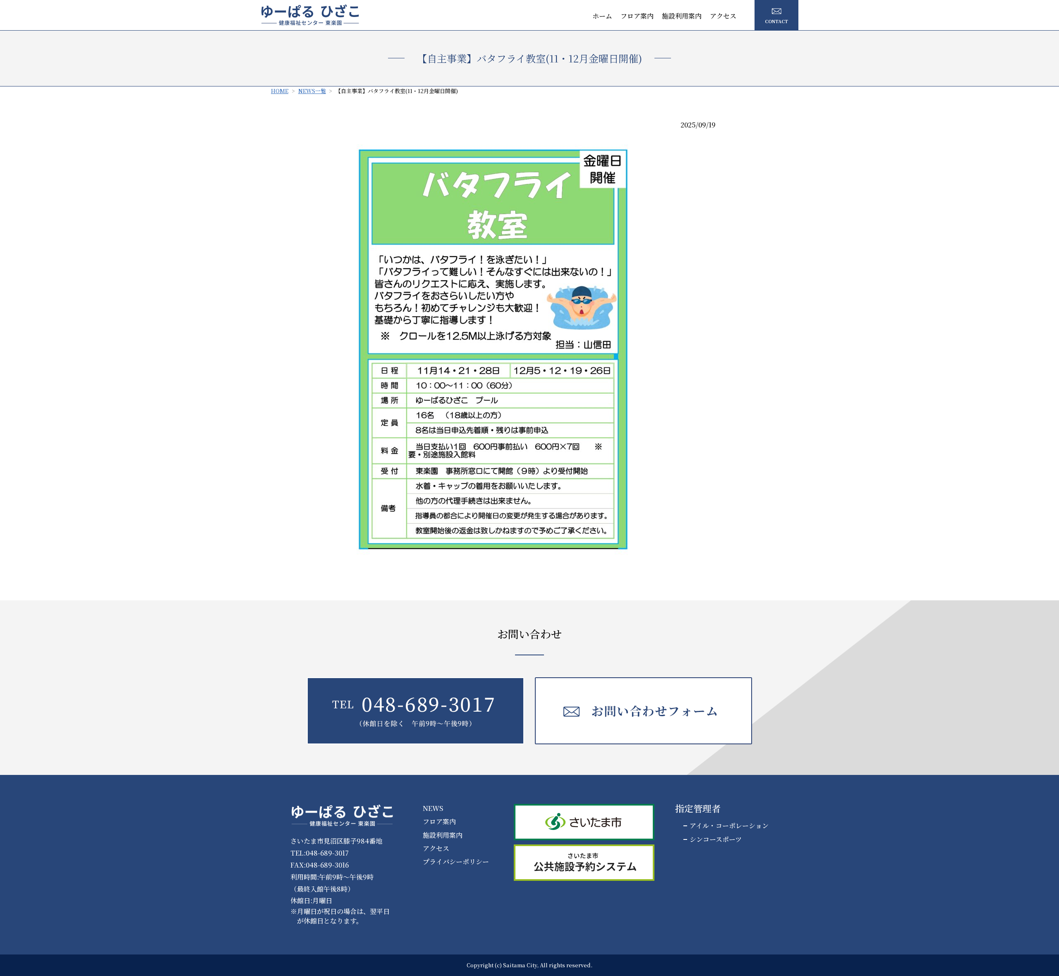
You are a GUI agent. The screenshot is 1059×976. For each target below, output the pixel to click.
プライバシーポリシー (456, 861)
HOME (279, 91)
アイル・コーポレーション (729, 825)
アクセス (723, 16)
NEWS (433, 808)
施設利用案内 (682, 16)
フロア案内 (637, 16)
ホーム (602, 16)
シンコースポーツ (716, 839)
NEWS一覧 (312, 91)
